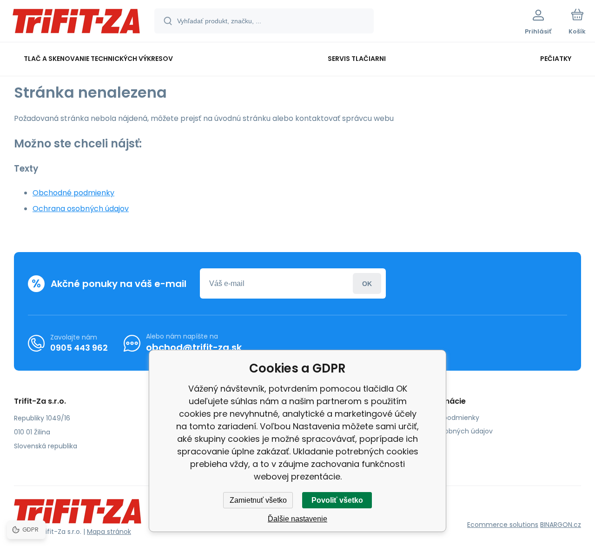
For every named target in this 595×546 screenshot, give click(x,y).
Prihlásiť (367, 283)
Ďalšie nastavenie (297, 519)
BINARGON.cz (560, 524)
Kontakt (418, 444)
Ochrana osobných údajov (81, 208)
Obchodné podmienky (73, 192)
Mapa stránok (109, 531)
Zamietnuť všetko (258, 500)
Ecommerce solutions (502, 524)
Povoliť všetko (337, 500)
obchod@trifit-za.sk (194, 347)
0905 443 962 (79, 347)
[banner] (76, 22)
